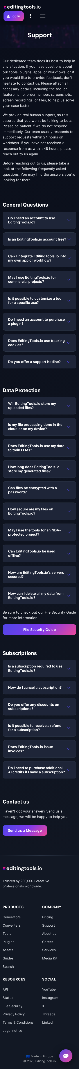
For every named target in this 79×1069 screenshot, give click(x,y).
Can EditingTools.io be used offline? (31, 553)
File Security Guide (39, 629)
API (5, 989)
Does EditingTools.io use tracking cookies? (36, 342)
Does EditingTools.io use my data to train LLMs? (36, 448)
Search (8, 967)
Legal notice (12, 1030)
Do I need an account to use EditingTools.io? (31, 220)
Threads (48, 1014)
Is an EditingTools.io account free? (37, 239)
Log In (15, 16)
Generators (12, 917)
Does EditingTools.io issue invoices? (30, 749)
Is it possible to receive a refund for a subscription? (34, 727)
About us (49, 933)
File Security (12, 1006)
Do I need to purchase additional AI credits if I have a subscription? (36, 770)
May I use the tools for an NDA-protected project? (34, 532)
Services (49, 950)
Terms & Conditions (18, 1022)
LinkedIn (49, 1022)
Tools (7, 933)
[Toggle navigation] (43, 16)
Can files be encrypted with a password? (32, 490)
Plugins (8, 942)
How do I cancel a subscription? (35, 687)
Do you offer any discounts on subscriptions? (33, 706)
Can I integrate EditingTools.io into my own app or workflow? (37, 258)
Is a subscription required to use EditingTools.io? (35, 668)
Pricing (47, 917)
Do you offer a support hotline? (34, 361)
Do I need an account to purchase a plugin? (36, 321)
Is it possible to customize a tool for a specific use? (35, 300)
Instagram (50, 998)
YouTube (49, 989)
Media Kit (49, 958)
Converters (12, 925)
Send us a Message (25, 830)
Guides (8, 958)
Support (48, 925)
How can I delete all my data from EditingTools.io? (35, 595)
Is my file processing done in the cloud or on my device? (35, 426)
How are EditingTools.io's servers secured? (36, 574)
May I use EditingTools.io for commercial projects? (32, 279)
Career (47, 942)
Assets (8, 950)
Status (8, 998)
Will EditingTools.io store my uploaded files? (32, 405)
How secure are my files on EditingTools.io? (30, 511)
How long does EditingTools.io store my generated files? (33, 469)
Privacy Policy (14, 1014)
